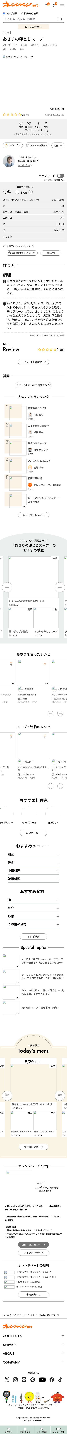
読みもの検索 (31, 13)
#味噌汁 (21, 777)
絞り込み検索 (32, 26)
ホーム (6, 1315)
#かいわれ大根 (50, 45)
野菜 (11, 916)
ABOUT (8, 1353)
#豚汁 (54, 774)
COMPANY (11, 1362)
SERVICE (10, 1344)
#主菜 (32, 702)
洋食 (11, 862)
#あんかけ (22, 702)
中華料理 (14, 870)
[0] (46, 6)
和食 (11, 854)
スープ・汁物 (29, 1315)
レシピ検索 (11, 13)
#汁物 (24, 45)
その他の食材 (17, 924)
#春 (22, 49)
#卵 (4, 49)
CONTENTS (12, 1335)
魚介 (11, 908)
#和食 (13, 49)
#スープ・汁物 (10, 45)
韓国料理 (14, 878)
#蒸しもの (56, 702)
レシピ (16, 1315)
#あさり (35, 45)
